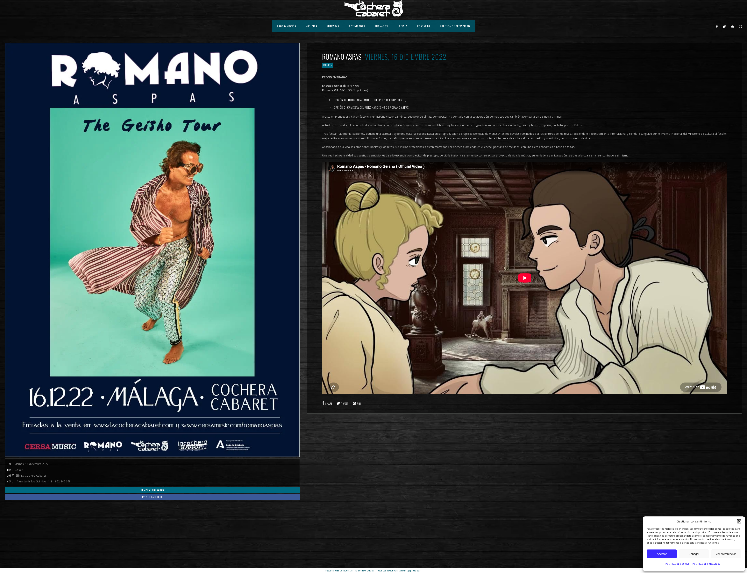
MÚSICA (327, 65)
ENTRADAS (333, 26)
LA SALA (402, 26)
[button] (739, 521)
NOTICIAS (311, 26)
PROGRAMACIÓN (286, 26)
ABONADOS (381, 26)
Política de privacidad (707, 563)
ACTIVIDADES (357, 26)
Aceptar (662, 554)
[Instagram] (740, 26)
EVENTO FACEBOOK (152, 497)
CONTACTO (423, 26)
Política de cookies (677, 563)
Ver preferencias (726, 554)
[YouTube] (732, 26)
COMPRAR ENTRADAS (152, 490)
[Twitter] (724, 26)
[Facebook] (717, 26)
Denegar (693, 554)
